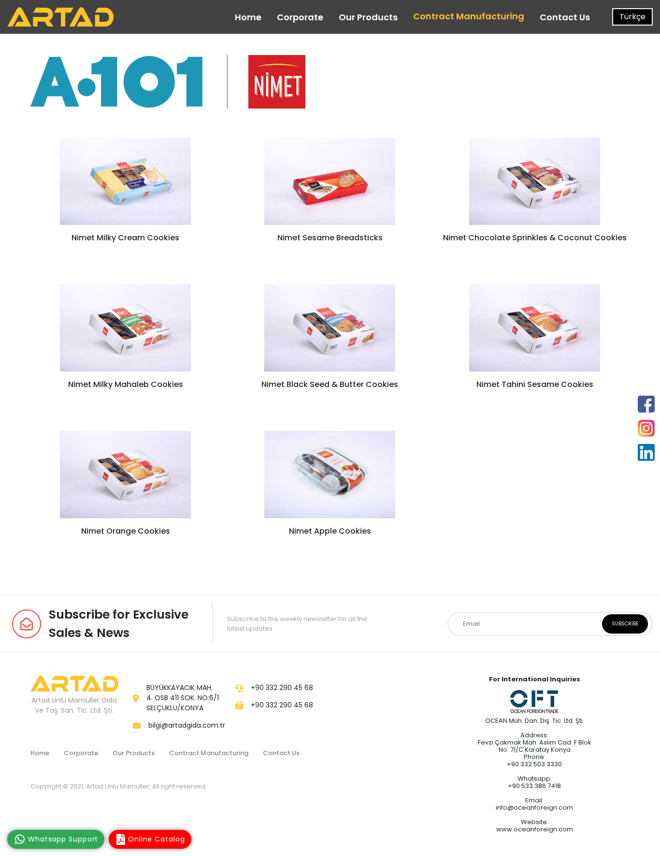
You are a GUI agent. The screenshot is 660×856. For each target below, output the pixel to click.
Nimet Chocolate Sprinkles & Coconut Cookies (534, 237)
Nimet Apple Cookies (330, 531)
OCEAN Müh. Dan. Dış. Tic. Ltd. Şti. (534, 720)
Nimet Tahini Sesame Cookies (534, 384)
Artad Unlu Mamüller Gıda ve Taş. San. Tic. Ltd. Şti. (74, 705)
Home (248, 17)
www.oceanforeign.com (534, 829)
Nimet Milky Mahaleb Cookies (125, 384)
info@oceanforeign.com (534, 807)
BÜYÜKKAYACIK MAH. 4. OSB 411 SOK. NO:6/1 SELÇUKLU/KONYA (182, 698)
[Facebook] (646, 404)
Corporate (300, 17)
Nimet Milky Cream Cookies (125, 237)
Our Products (368, 17)
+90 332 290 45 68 (282, 687)
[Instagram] (646, 428)
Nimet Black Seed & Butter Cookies (329, 384)
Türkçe (632, 16)
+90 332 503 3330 (534, 764)
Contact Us (565, 17)
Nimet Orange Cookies (125, 531)
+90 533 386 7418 (534, 785)
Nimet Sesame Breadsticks (330, 237)
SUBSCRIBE (625, 623)
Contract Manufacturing (468, 16)
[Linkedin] (646, 452)
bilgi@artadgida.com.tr (186, 725)
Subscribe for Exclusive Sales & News (118, 623)
